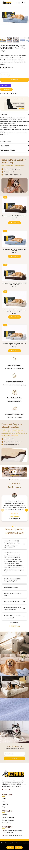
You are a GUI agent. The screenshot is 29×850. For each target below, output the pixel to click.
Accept (10, 847)
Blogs (4, 807)
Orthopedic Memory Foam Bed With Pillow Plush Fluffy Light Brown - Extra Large (14, 310)
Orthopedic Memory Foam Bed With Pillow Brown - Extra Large (14, 216)
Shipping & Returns (5, 141)
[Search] (16, 2)
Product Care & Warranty (7, 150)
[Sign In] (19, 2)
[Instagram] (6, 789)
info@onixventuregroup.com (13, 835)
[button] (26, 510)
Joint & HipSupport (14, 365)
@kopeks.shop (14, 622)
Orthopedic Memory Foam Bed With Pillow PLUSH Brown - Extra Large (14, 284)
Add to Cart (16, 222)
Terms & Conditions (8, 820)
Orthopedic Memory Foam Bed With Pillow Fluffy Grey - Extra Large (14, 344)
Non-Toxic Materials (14, 398)
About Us (5, 804)
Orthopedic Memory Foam (14, 414)
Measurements (4, 145)
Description (3, 114)
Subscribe (14, 758)
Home (4, 799)
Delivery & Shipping (8, 817)
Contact (4, 815)
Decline (19, 847)
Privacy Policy (6, 823)
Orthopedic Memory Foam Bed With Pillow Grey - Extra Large (14, 250)
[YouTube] (9, 789)
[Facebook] (2, 789)
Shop (3, 801)
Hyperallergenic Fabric (14, 382)
